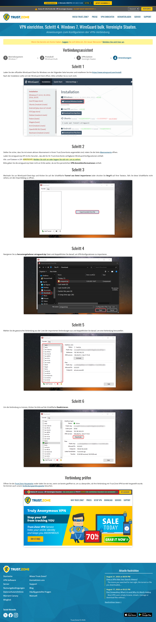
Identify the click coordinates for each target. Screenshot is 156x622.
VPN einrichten (107, 17)
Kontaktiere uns (37, 580)
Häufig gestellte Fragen (40, 592)
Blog (31, 588)
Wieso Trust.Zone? (80, 17)
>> (85, 9)
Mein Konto (147, 9)
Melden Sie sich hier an (113, 42)
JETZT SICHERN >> (103, 3)
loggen (65, 42)
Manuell (33, 595)
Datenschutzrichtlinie (13, 592)
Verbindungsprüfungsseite (33, 486)
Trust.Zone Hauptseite (24, 483)
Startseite (7, 576)
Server (137, 17)
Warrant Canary (10, 595)
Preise (95, 17)
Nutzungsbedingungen (14, 588)
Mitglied (7, 599)
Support (147, 17)
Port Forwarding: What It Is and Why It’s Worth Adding (128, 592)
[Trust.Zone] (16, 17)
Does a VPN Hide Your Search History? (122, 579)
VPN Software (9, 580)
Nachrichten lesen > (113, 602)
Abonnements (106, 152)
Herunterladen (124, 17)
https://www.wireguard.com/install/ (107, 72)
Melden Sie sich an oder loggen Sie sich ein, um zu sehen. (57, 159)
